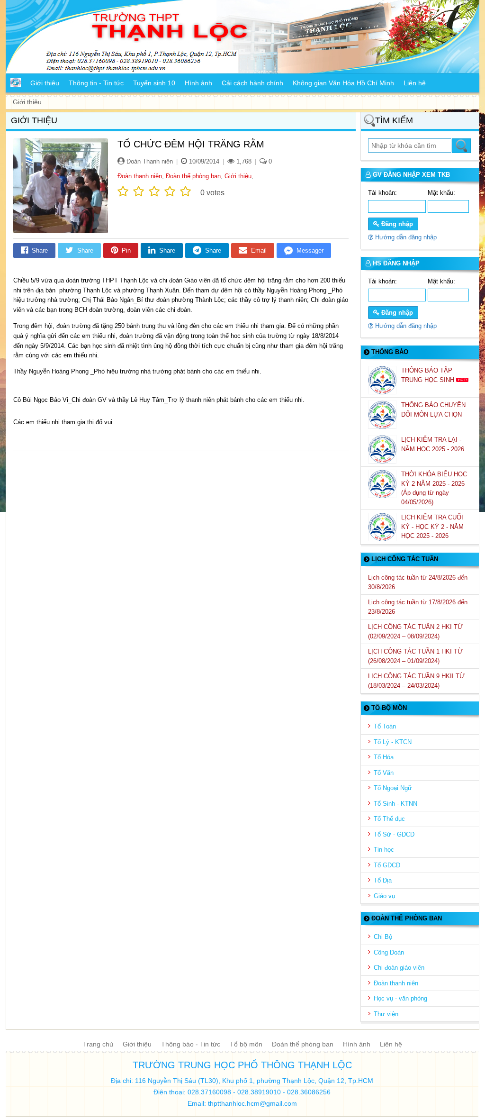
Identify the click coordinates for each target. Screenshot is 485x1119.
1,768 (242, 161)
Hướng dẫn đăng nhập (405, 237)
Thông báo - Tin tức (190, 1044)
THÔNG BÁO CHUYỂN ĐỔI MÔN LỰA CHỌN (433, 409)
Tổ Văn (384, 772)
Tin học (384, 849)
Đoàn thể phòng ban (193, 176)
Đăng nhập (396, 223)
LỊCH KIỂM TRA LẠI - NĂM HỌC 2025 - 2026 (433, 444)
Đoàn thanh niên (139, 176)
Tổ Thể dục (389, 818)
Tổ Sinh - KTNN (395, 803)
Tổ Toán (385, 726)
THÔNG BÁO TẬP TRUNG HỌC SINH (428, 375)
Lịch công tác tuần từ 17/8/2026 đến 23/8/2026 (417, 607)
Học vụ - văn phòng (400, 998)
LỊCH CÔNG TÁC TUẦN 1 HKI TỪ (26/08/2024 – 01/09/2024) (415, 656)
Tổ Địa (383, 880)
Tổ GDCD (387, 865)
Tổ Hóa (384, 757)
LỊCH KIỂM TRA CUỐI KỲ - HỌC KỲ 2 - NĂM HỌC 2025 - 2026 (432, 526)
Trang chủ (98, 1044)
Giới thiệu (238, 176)
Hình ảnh (356, 1044)
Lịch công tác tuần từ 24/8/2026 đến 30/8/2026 (417, 582)
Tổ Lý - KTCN (393, 742)
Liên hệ (391, 1044)
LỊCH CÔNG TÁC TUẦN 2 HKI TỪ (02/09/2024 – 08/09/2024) (415, 631)
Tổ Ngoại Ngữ (393, 787)
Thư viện (386, 1014)
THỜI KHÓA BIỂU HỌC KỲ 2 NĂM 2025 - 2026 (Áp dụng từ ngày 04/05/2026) (434, 488)
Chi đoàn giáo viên (399, 967)
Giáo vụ (384, 896)
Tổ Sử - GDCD (394, 834)
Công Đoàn (389, 952)
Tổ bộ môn (246, 1044)
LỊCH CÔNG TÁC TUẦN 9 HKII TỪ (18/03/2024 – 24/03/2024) (416, 681)
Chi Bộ (383, 936)
